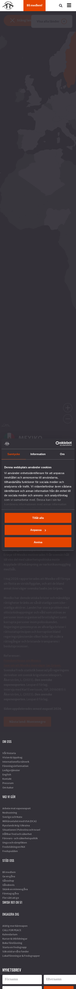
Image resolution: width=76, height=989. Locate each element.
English (6, 774)
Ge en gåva (8, 876)
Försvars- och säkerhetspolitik (20, 838)
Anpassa (36, 529)
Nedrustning (9, 812)
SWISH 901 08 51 (12, 902)
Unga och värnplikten (14, 842)
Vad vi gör (8, 797)
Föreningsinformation (15, 765)
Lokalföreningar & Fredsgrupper (21, 955)
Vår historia (9, 753)
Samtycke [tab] (13, 453)
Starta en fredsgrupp (14, 947)
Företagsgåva (10, 893)
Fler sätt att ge (10, 897)
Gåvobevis (8, 884)
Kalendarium (10, 934)
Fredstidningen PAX (13, 846)
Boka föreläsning (12, 942)
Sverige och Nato (12, 816)
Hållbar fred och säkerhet (17, 833)
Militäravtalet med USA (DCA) (19, 821)
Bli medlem (9, 872)
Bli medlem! (34, 5)
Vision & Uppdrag (12, 757)
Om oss (6, 741)
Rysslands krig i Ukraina (16, 825)
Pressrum (8, 783)
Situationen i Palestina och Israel (21, 829)
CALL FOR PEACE (11, 930)
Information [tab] (38, 453)
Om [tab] (62, 453)
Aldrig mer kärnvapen (14, 925)
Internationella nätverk (15, 761)
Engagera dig (10, 914)
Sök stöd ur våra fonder (15, 951)
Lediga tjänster (11, 770)
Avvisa (38, 542)
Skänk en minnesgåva (15, 889)
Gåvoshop (8, 880)
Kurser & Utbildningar (14, 938)
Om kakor (7, 787)
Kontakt (6, 778)
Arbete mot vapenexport (16, 808)
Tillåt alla (38, 517)
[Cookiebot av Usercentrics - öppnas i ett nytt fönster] (55, 443)
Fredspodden (10, 851)
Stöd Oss (8, 860)
